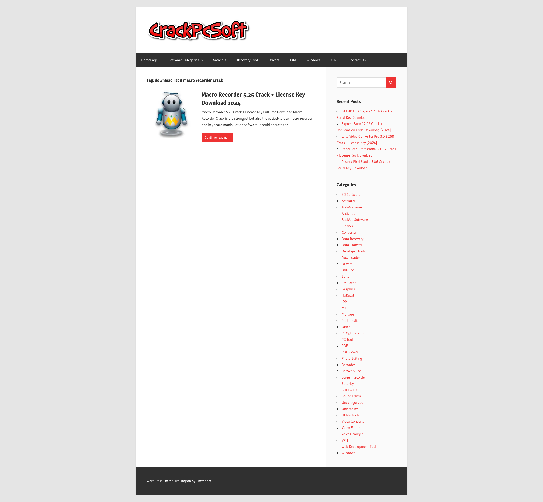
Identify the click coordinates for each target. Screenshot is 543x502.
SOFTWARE (350, 390)
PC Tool (347, 339)
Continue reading (216, 137)
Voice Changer (352, 434)
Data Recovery (353, 238)
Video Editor (351, 427)
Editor (346, 276)
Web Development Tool (359, 446)
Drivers (274, 60)
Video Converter (354, 421)
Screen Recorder (354, 377)
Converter (349, 232)
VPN (345, 440)
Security (348, 383)
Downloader (351, 257)
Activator (348, 200)
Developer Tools (353, 251)
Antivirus (219, 60)
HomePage (149, 60)
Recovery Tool (247, 60)
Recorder (348, 364)
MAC (334, 60)
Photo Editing (352, 358)
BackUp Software (355, 219)
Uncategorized (352, 402)
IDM (293, 60)
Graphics (348, 289)
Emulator (349, 282)
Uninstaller (350, 408)
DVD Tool (348, 270)
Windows (313, 60)
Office (346, 326)
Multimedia (350, 320)
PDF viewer (350, 352)
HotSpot (348, 295)
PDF (345, 345)
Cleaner (347, 226)
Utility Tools (351, 415)
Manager (348, 314)
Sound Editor (351, 396)
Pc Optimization (353, 333)
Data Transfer (352, 245)
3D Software (351, 194)
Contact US (357, 60)
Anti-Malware (352, 207)
